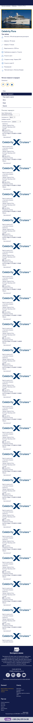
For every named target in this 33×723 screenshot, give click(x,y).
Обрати (4, 135)
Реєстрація (18, 688)
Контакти (3, 704)
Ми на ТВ (3, 705)
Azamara (3, 691)
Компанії (4, 685)
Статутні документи (5, 702)
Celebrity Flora (10, 125)
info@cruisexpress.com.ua (16, 671)
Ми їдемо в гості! (20, 690)
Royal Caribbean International (7, 688)
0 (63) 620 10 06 (16, 669)
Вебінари (18, 691)
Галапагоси (5, 124)
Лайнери (14, 6)
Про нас (3, 699)
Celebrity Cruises (4, 690)
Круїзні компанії (6, 6)
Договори (18, 696)
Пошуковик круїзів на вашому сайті (23, 694)
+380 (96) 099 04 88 (20, 719)
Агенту (18, 685)
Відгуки (2, 710)
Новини (2, 707)
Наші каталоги (4, 708)
